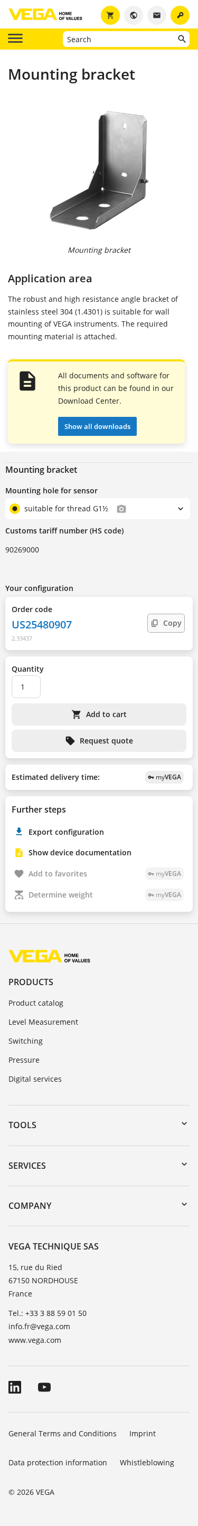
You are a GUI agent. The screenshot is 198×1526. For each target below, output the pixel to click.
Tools (22, 1125)
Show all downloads (97, 426)
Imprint (142, 1433)
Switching (25, 1041)
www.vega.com (34, 1340)
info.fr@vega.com (39, 1326)
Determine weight (105, 895)
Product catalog (35, 1003)
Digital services (35, 1079)
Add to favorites (105, 874)
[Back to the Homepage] (49, 955)
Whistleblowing (147, 1462)
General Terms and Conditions (62, 1433)
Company (29, 1206)
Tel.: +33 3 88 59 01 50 (47, 1313)
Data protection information (57, 1462)
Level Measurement (43, 1022)
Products (30, 982)
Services (27, 1165)
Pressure (24, 1060)
